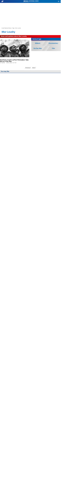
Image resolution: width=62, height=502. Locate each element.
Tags (13, 28)
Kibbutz (37, 43)
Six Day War (38, 48)
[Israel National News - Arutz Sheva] (31, 1)
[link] (15, 52)
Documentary (53, 43)
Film (53, 48)
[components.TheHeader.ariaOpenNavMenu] (10, 1)
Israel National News (6, 28)
